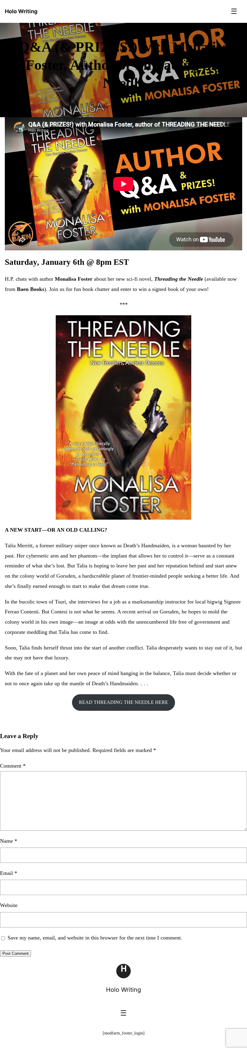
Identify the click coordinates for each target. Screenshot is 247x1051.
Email (8, 873)
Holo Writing (123, 989)
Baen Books (30, 289)
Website (8, 905)
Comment (13, 766)
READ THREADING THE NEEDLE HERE (123, 702)
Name (8, 841)
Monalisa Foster (73, 279)
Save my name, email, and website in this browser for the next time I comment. (95, 938)
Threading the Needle (178, 279)
